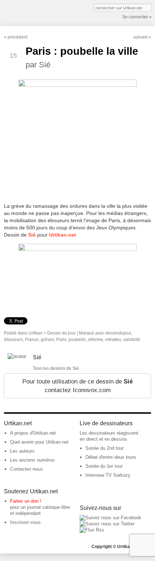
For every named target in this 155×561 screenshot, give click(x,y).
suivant (140, 37)
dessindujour (118, 333)
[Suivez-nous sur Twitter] (107, 523)
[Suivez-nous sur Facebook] (110, 517)
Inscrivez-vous (25, 522)
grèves (47, 339)
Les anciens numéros (32, 460)
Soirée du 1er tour (104, 466)
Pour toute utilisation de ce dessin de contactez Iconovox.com (77, 386)
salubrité (131, 339)
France (32, 339)
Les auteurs (22, 451)
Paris (61, 339)
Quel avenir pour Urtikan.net (39, 442)
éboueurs (13, 339)
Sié (37, 357)
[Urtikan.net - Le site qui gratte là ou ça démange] (30, 12)
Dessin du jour (61, 333)
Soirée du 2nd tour (104, 448)
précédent (17, 37)
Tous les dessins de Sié (56, 368)
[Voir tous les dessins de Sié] (17, 356)
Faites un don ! (25, 501)
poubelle (77, 339)
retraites (113, 339)
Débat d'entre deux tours (110, 457)
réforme (95, 339)
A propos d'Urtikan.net (33, 433)
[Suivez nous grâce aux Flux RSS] (92, 530)
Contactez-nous (26, 469)
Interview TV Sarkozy (107, 475)
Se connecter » (137, 16)
